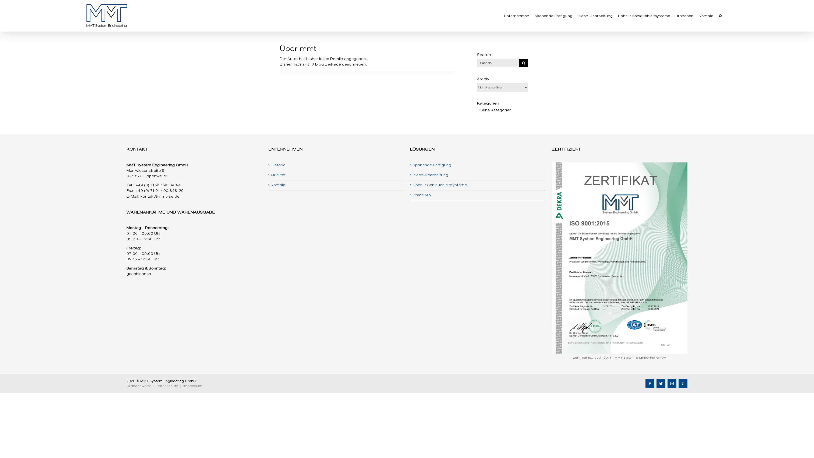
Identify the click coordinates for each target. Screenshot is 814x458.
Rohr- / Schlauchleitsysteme (440, 185)
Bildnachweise (139, 386)
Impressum (192, 386)
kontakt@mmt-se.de (160, 196)
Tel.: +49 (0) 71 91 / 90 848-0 (154, 185)
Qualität (278, 175)
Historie (278, 165)
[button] (720, 16)
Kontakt (278, 185)
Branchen (422, 195)
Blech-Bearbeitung (430, 175)
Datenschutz (167, 386)
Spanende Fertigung (432, 165)
